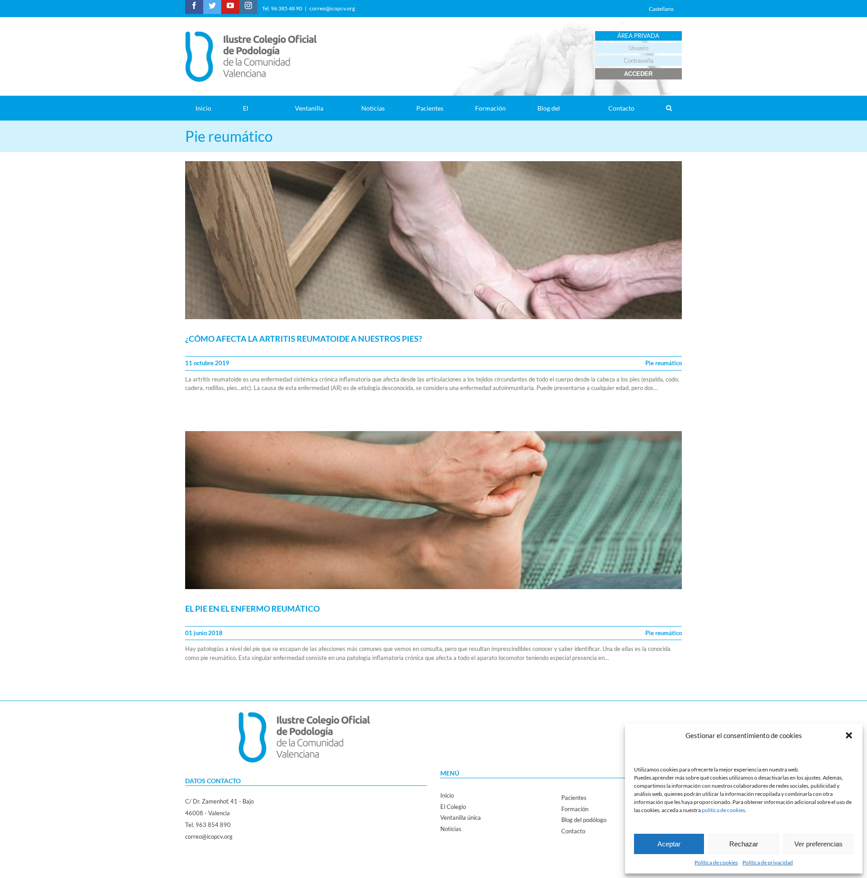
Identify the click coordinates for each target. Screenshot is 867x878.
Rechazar (743, 844)
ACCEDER (638, 73)
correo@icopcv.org (332, 8)
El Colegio (453, 806)
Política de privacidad (767, 862)
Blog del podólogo (583, 819)
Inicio (447, 795)
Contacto (573, 831)
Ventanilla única (460, 817)
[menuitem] (209, 108)
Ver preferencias (818, 844)
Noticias (450, 828)
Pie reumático (663, 363)
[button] (848, 735)
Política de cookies (716, 862)
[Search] (669, 108)
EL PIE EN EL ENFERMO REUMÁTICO (252, 608)
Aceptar (669, 844)
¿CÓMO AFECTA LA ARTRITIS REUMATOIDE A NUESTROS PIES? (303, 339)
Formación (574, 809)
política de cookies (723, 810)
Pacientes (574, 797)
